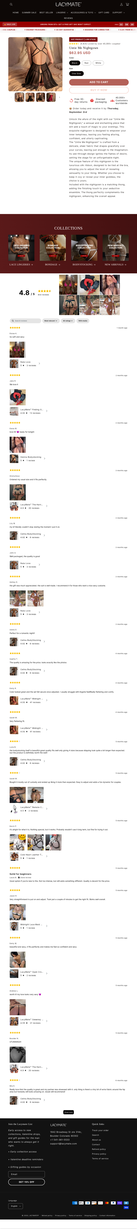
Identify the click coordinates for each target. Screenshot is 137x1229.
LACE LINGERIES (19, 264)
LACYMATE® (34, 1215)
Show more (68, 1112)
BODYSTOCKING (83, 264)
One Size (76, 73)
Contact (96, 1144)
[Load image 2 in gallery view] (30, 97)
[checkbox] (82, 320)
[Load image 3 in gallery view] (40, 97)
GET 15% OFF (26, 1182)
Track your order (100, 1130)
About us (96, 1140)
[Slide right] (59, 97)
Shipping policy (90, 1215)
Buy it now (99, 90)
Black (74, 63)
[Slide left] (11, 97)
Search (95, 1135)
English (14, 1206)
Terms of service (100, 1158)
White (98, 63)
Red (86, 63)
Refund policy (99, 1149)
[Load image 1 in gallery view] (19, 97)
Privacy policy (99, 1154)
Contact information (107, 1215)
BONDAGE (51, 264)
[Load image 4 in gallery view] (51, 97)
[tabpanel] (68, 717)
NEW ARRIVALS (114, 264)
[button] (11, 4)
